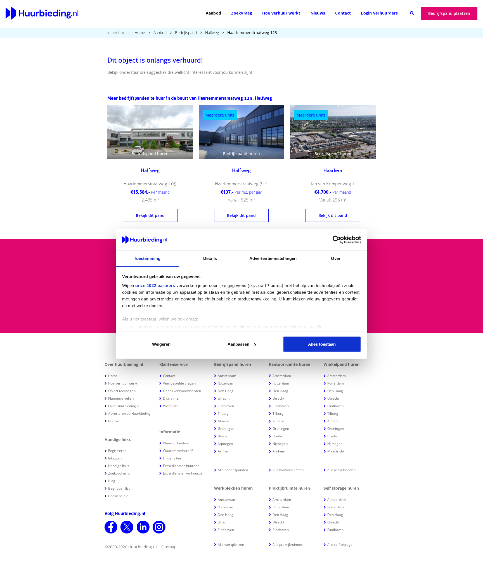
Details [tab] (210, 258)
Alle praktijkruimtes (288, 544)
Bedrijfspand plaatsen (449, 13)
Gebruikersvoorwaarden (182, 390)
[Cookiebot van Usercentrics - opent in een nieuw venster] (336, 240)
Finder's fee (172, 458)
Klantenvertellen (121, 398)
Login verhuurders (379, 13)
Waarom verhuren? (178, 450)
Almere (223, 421)
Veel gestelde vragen (179, 383)
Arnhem (224, 451)
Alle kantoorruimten (288, 470)
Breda (222, 436)
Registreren (117, 450)
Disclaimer (171, 398)
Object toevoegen (122, 390)
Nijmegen (225, 443)
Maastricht (335, 451)
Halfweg (212, 32)
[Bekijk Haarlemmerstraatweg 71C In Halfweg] (241, 132)
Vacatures (171, 406)
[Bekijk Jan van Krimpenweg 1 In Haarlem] (332, 132)
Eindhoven (226, 406)
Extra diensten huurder (181, 465)
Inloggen (115, 458)
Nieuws (318, 13)
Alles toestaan (322, 344)
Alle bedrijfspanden (233, 470)
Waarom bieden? (176, 443)
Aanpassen (238, 344)
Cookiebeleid (118, 496)
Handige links (118, 465)
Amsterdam (227, 375)
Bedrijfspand (186, 32)
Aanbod (213, 13)
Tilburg (223, 413)
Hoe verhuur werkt (281, 13)
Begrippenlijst (119, 488)
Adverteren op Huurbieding (129, 413)
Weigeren (161, 344)
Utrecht (223, 398)
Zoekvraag (241, 13)
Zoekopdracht (119, 473)
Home (139, 32)
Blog (111, 480)
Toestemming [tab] (147, 258)
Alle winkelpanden (341, 470)
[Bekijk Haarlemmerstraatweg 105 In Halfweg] (150, 132)
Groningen (226, 428)
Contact (343, 13)
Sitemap (169, 546)
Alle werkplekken (231, 544)
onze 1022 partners (155, 285)
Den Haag (225, 390)
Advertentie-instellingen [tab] (273, 258)
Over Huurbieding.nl (123, 406)
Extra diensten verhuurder (183, 473)
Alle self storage (339, 544)
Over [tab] (335, 258)
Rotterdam (226, 383)
